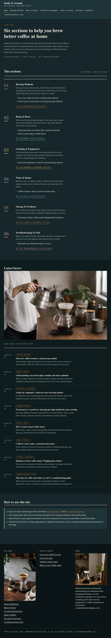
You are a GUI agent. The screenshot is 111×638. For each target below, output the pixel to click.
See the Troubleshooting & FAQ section (33, 248)
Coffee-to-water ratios (49, 562)
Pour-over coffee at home (50, 554)
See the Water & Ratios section (30, 196)
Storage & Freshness (84, 10)
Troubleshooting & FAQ (13, 15)
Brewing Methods (17, 10)
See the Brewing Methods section (30, 106)
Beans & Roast (32, 10)
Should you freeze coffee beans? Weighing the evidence (40, 217)
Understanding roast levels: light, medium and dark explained (42, 375)
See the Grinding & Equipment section (33, 167)
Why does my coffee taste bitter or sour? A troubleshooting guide (43, 477)
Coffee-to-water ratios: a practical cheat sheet (36, 191)
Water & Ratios (66, 10)
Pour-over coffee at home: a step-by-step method (38, 98)
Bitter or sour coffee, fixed (50, 565)
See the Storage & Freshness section (32, 222)
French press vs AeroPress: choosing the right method (40, 101)
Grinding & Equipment (49, 10)
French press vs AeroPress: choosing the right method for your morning (46, 409)
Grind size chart (46, 558)
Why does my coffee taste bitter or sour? (34, 243)
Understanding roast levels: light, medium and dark (39, 130)
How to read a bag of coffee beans (32, 134)
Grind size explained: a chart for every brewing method (40, 162)
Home (6, 10)
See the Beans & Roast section (29, 138)
